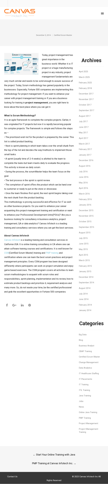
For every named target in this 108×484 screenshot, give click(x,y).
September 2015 (86, 227)
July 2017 (83, 121)
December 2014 (86, 277)
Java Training (85, 395)
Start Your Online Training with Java (54, 454)
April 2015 (83, 255)
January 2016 (85, 205)
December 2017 (86, 94)
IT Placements (85, 379)
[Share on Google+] (14, 305)
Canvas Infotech (12, 240)
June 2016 (83, 177)
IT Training (83, 384)
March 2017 (84, 144)
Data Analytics (85, 368)
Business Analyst (86, 346)
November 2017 (86, 99)
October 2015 (85, 221)
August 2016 (84, 166)
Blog (81, 340)
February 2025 (85, 83)
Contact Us (12, 476)
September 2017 (86, 110)
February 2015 (85, 266)
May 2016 (83, 183)
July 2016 (83, 171)
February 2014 (85, 305)
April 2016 (83, 188)
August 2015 (84, 232)
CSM (6, 253)
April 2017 (83, 138)
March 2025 (84, 77)
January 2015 (85, 271)
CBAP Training (85, 351)
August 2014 (84, 288)
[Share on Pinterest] (29, 305)
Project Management (88, 423)
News (81, 407)
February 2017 (85, 149)
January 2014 (85, 310)
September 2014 (86, 282)
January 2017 (85, 155)
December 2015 (86, 210)
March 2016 (84, 194)
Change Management (88, 362)
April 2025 (83, 71)
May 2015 (83, 249)
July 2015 (83, 238)
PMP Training (85, 418)
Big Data (82, 334)
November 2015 (86, 216)
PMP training (52, 253)
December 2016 (86, 160)
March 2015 (84, 260)
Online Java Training (88, 412)
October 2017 (85, 105)
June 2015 (83, 244)
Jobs (81, 401)
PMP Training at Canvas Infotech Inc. (54, 463)
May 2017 (83, 132)
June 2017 (83, 127)
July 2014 (83, 294)
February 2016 (85, 199)
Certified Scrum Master (63, 35)
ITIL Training (84, 390)
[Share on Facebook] (7, 305)
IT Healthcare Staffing (89, 373)
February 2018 (85, 88)
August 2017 (84, 116)
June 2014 (83, 299)
